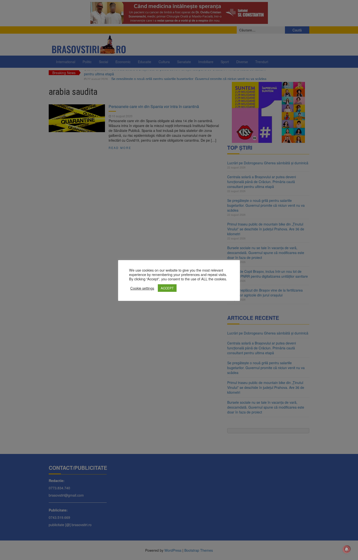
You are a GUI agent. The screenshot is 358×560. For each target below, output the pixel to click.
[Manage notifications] (346, 549)
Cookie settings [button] (142, 288)
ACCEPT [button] (167, 288)
